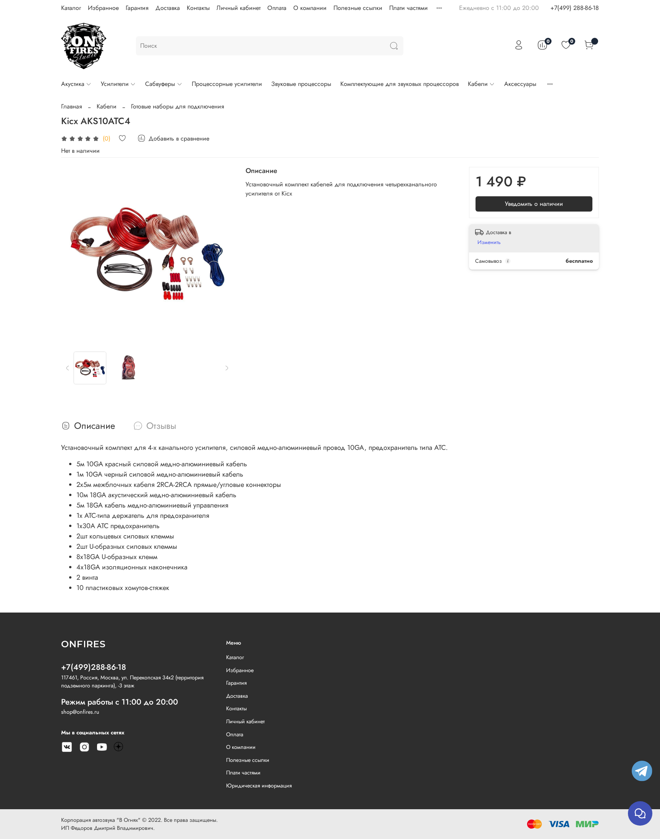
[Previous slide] (73, 253)
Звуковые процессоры (301, 83)
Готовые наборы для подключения (177, 106)
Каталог (71, 7)
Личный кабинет (238, 7)
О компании (310, 7)
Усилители (115, 83)
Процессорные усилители (227, 83)
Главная (71, 106)
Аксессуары (520, 83)
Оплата (276, 7)
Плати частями (408, 7)
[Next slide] (221, 253)
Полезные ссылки (357, 7)
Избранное (103, 7)
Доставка (167, 7)
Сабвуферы (160, 83)
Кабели (478, 83)
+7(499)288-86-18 (93, 667)
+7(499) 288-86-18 (574, 7)
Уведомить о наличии (534, 203)
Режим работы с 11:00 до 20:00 (119, 702)
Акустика (72, 83)
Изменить (489, 242)
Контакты (198, 7)
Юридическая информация (259, 785)
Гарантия (137, 7)
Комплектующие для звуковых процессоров (399, 83)
